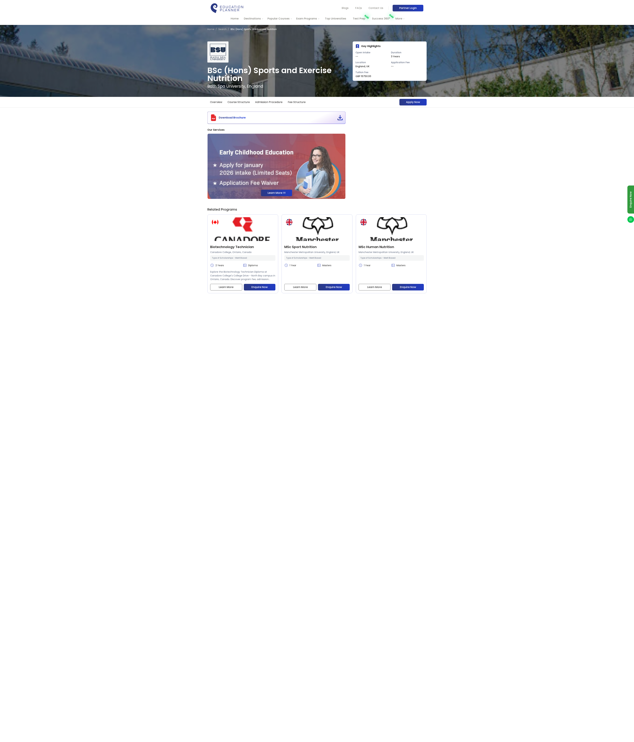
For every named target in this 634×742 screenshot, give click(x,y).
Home (235, 18)
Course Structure (239, 102)
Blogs (345, 8)
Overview (216, 102)
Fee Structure (297, 102)
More (398, 18)
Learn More (226, 287)
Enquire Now (259, 287)
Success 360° (381, 18)
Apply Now (413, 102)
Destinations (252, 18)
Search (222, 29)
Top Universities (335, 18)
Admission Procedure (268, 102)
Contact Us (376, 8)
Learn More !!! (276, 193)
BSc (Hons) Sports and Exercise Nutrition (254, 29)
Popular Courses (278, 18)
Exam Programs (306, 18)
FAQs (358, 8)
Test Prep (359, 18)
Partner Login (408, 8)
